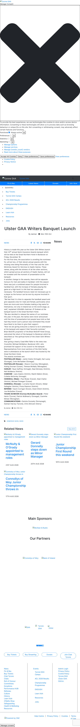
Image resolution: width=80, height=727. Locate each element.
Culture (7, 693)
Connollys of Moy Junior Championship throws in (16, 484)
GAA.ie (61, 681)
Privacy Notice (10, 162)
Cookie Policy (9, 159)
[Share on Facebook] (31, 243)
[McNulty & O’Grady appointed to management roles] (15, 437)
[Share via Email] (38, 243)
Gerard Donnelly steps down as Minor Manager (39, 449)
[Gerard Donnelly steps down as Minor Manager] (40, 435)
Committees (9, 684)
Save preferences (47, 156)
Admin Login (63, 669)
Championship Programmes (17, 204)
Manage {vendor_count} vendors (17, 150)
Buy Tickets (10, 192)
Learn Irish (10, 212)
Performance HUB (11, 689)
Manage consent (7, 725)
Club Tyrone (9, 676)
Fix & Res (11, 183)
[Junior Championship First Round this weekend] (66, 435)
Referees (7, 691)
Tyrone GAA (24, 178)
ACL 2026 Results (13, 200)
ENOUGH (9, 208)
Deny (20, 156)
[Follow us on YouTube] (43, 646)
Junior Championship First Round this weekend (66, 450)
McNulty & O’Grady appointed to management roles (15, 451)
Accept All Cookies (8, 156)
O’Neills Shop (9, 701)
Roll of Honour (10, 681)
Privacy (52, 716)
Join (73, 183)
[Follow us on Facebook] (38, 646)
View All (71, 429)
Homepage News (13, 421)
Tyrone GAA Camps (13, 196)
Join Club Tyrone (68, 656)
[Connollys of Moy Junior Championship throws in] (16, 473)
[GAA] (27, 627)
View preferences (31, 156)
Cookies (64, 716)
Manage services (10, 147)
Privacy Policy (63, 671)
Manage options (10, 145)
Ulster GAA (62, 679)
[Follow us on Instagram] (41, 646)
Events (36, 669)
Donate (55, 183)
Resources (10, 217)
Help (39, 716)
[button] (40, 63)
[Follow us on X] (40, 646)
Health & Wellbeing (11, 706)
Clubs (6, 679)
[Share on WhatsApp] (41, 243)
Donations (8, 686)
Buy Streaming (30, 655)
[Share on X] (34, 243)
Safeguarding (9, 703)
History (7, 696)
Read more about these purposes (17, 152)
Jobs (8, 221)
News (33, 183)
